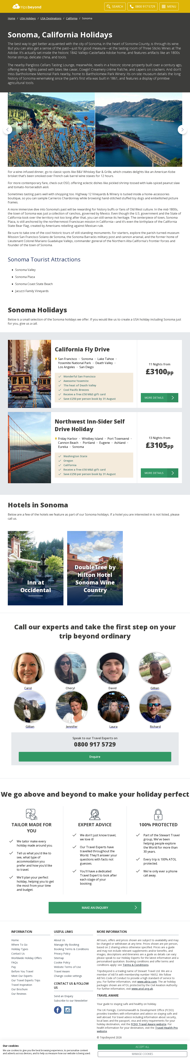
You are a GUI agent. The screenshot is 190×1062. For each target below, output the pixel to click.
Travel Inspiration (21, 985)
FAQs (14, 962)
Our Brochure (19, 989)
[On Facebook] (58, 1012)
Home (11, 18)
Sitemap (59, 958)
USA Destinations (50, 18)
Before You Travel (22, 971)
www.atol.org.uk (142, 988)
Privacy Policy (62, 953)
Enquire (94, 757)
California (71, 18)
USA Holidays (28, 18)
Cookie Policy (62, 962)
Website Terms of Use (67, 967)
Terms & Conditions (135, 965)
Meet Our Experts (21, 976)
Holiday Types (19, 949)
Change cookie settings (68, 976)
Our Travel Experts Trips (25, 980)
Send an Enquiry (63, 996)
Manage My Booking (66, 944)
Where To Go (19, 944)
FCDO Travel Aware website (148, 1024)
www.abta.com (147, 981)
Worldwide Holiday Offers (26, 958)
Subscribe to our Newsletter (71, 1000)
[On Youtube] (67, 1012)
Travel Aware (62, 971)
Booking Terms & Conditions (71, 949)
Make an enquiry (95, 908)
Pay (13, 967)
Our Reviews (18, 993)
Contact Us (18, 953)
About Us (59, 940)
